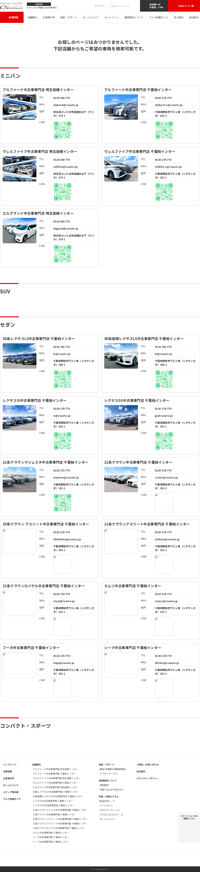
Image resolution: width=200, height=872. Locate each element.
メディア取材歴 (11, 792)
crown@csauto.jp (166, 477)
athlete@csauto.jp (167, 539)
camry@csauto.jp (166, 601)
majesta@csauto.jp (66, 477)
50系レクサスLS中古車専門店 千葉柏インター (56, 792)
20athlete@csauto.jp (67, 539)
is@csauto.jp (61, 415)
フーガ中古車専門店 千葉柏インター (51, 837)
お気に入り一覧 (186, 5)
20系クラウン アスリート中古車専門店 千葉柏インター (60, 819)
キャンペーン (112, 17)
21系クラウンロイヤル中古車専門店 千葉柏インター (59, 828)
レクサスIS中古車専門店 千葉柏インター (53, 801)
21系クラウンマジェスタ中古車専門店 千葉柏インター (60, 810)
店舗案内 (32, 17)
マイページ (99, 6)
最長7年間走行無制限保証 (112, 769)
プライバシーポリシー (147, 778)
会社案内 (193, 17)
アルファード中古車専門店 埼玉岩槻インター (55, 769)
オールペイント (107, 819)
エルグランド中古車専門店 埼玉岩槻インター (55, 787)
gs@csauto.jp (164, 415)
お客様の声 (49, 17)
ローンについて (90, 17)
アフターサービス (109, 773)
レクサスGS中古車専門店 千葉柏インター (53, 805)
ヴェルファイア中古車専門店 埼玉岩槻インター (56, 778)
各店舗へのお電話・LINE (156, 6)
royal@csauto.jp (64, 601)
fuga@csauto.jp (63, 663)
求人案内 (178, 17)
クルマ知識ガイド (158, 17)
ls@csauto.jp (61, 354)
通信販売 (104, 785)
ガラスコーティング (110, 810)
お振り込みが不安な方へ (112, 789)
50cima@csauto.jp (167, 663)
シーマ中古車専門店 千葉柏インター (51, 842)
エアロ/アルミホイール (111, 814)
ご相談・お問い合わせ (147, 764)
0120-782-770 (61, 347)
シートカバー (106, 805)
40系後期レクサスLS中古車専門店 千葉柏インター (58, 796)
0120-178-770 (163, 98)
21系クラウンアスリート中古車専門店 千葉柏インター (60, 823)
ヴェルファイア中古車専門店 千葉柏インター (55, 783)
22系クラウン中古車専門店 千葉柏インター (54, 814)
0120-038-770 (61, 98)
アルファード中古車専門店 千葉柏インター (54, 773)
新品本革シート (107, 801)
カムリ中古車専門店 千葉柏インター (51, 832)
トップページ (10, 764)
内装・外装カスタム (109, 796)
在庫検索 (13, 17)
